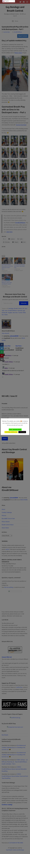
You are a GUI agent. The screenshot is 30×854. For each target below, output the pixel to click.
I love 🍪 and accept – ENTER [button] (15, 429)
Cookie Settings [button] (22, 432)
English (7, 1)
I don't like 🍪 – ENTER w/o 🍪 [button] (11, 432)
